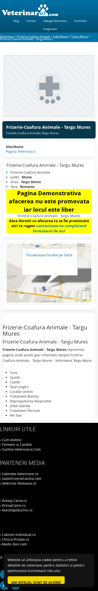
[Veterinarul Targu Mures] (49, 86)
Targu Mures (79, 36)
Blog (16, 21)
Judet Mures (61, 36)
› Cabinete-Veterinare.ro (19, 474)
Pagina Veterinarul (20, 151)
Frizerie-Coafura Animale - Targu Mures (45, 165)
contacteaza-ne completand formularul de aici (60, 228)
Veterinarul (7, 36)
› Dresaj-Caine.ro (13, 500)
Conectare (80, 21)
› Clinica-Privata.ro (14, 539)
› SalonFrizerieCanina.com (20, 478)
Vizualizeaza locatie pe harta (49, 255)
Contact (31, 21)
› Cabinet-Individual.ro (18, 534)
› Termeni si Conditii (16, 444)
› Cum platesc (11, 440)
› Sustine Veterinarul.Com (20, 449)
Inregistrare (50, 29)
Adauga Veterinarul (55, 21)
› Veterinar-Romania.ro (18, 483)
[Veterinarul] (49, 10)
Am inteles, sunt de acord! (36, 582)
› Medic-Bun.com (13, 544)
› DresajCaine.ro (12, 505)
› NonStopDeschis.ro (16, 510)
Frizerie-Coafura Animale (33, 36)
